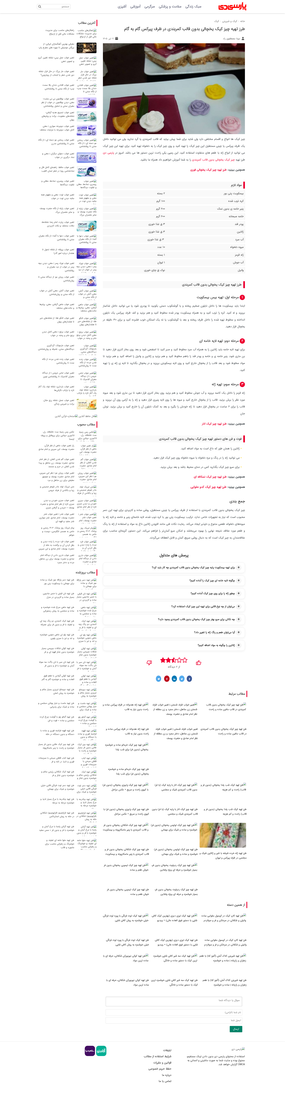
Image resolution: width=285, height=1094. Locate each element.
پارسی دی (108, 153)
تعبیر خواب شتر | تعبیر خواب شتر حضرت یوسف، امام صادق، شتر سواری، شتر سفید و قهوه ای (56, 518)
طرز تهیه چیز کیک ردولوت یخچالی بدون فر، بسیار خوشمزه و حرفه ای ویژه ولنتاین (176, 892)
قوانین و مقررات (162, 1063)
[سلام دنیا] (90, 1055)
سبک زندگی (193, 6)
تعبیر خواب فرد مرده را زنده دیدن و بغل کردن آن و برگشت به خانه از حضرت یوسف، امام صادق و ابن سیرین (56, 545)
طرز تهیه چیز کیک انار (214, 424)
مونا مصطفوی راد (232, 38)
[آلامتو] (101, 1055)
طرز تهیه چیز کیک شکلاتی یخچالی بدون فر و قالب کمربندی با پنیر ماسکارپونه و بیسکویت (127, 852)
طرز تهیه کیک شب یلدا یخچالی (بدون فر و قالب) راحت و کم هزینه (225, 811)
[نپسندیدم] (149, 661)
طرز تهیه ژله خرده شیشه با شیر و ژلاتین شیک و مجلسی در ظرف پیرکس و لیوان (223, 855)
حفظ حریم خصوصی (159, 1069)
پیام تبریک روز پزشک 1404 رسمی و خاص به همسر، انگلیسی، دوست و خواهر (57, 531)
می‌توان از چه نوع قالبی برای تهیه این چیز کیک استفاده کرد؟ (203, 607)
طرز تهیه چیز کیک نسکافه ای (210, 477)
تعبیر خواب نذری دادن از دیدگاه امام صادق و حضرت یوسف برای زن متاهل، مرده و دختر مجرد (56, 559)
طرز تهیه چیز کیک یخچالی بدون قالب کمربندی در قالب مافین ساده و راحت (224, 731)
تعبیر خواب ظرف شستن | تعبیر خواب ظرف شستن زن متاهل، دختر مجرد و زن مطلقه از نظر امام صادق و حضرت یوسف (176, 733)
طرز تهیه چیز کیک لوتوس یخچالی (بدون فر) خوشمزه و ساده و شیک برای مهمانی (176, 852)
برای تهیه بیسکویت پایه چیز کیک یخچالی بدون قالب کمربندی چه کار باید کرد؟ (193, 568)
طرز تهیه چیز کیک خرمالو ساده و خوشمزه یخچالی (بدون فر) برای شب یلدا (128, 771)
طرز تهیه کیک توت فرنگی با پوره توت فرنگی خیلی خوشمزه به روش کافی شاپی (127, 942)
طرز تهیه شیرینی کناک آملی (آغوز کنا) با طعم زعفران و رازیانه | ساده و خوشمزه (225, 982)
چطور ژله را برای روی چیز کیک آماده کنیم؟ (213, 593)
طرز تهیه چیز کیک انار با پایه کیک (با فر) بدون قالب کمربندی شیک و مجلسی (175, 811)
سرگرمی (149, 6)
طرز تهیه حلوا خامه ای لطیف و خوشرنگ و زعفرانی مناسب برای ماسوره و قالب (59, 844)
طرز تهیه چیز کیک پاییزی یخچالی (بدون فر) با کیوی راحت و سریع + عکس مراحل (126, 811)
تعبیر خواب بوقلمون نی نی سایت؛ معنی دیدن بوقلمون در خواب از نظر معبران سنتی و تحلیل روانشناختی (57, 102)
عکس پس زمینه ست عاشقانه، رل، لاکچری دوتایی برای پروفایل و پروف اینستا (57, 435)
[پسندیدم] (198, 661)
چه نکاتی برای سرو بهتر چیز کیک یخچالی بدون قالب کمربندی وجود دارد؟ (196, 619)
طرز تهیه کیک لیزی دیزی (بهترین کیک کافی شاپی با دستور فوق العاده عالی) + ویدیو (176, 942)
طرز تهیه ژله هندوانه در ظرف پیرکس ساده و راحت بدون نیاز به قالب (127, 731)
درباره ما (166, 1075)
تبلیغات (167, 1050)
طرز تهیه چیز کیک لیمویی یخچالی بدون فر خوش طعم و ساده (128, 892)
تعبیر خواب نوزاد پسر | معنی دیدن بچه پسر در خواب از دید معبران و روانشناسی (56, 267)
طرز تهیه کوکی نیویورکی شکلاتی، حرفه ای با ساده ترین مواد (127, 982)
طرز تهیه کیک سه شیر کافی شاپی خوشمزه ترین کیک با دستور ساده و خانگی (174, 982)
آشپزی (122, 6)
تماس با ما (165, 1081)
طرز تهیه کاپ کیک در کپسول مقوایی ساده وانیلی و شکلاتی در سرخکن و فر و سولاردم (225, 942)
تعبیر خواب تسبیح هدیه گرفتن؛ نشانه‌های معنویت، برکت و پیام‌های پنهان (58, 116)
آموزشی (135, 6)
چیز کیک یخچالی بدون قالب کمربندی (213, 160)
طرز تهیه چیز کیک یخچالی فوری (208, 170)
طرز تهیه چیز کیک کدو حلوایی (208, 487)
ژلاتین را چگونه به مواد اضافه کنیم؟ (216, 645)
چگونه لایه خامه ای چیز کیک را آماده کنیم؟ (212, 581)
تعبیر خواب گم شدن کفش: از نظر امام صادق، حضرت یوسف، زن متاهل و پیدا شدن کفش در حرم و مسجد (56, 463)
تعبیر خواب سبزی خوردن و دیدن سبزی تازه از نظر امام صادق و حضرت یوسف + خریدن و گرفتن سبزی (57, 504)
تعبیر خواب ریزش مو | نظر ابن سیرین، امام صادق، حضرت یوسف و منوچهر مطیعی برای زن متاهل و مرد (56, 476)
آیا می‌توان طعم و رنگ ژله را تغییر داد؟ (214, 632)
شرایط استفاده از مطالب (157, 1056)
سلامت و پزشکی (170, 6)
